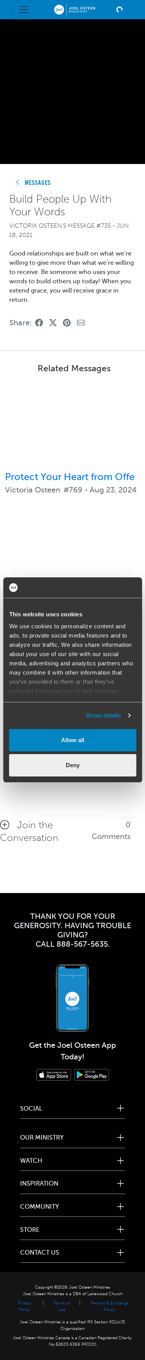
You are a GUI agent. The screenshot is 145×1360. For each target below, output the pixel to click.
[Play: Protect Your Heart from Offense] (72, 423)
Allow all (72, 740)
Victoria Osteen (32, 489)
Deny (73, 765)
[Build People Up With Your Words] (39, 322)
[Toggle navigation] (23, 9)
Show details (103, 715)
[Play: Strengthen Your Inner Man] (72, 561)
